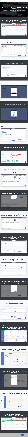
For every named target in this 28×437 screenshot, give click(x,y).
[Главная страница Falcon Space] (0, 1)
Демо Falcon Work (14, 11)
